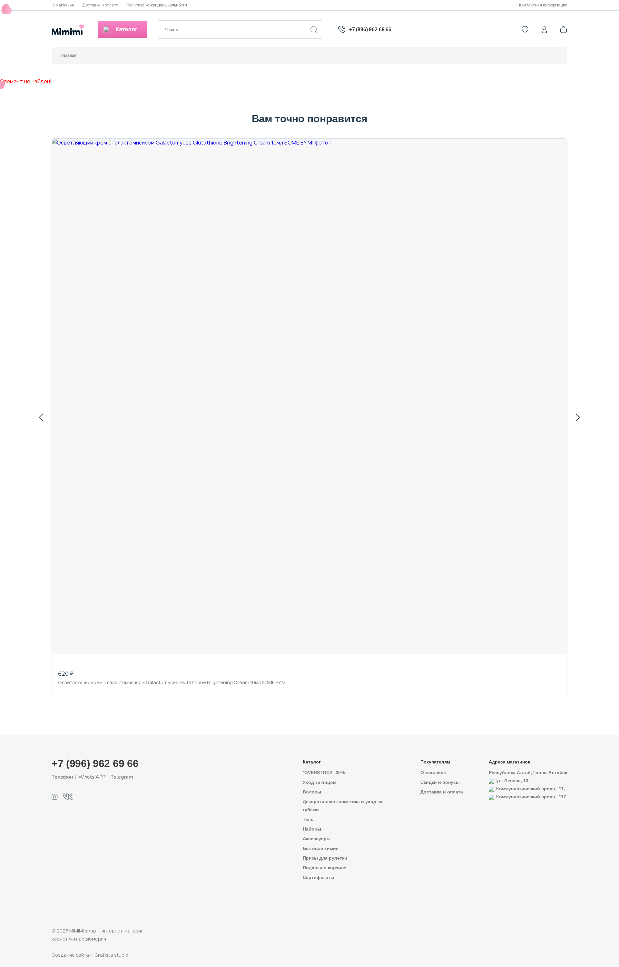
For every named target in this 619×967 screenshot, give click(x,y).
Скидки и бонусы (440, 782)
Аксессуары (316, 838)
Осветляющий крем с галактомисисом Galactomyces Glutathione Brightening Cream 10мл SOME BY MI (172, 682)
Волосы (312, 791)
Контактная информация (543, 5)
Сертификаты (318, 877)
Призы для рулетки (325, 858)
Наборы (312, 829)
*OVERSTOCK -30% (324, 772)
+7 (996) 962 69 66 (370, 29)
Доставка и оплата (100, 5)
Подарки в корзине (324, 867)
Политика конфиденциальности (156, 5)
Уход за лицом (319, 782)
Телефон (62, 777)
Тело (308, 819)
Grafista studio (111, 955)
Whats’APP (92, 777)
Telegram (122, 777)
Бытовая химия (321, 848)
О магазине (63, 5)
